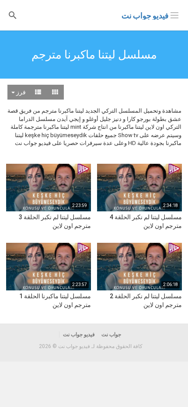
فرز (20, 92)
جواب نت (111, 334)
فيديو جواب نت (145, 15)
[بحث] (12, 14)
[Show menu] (174, 14)
